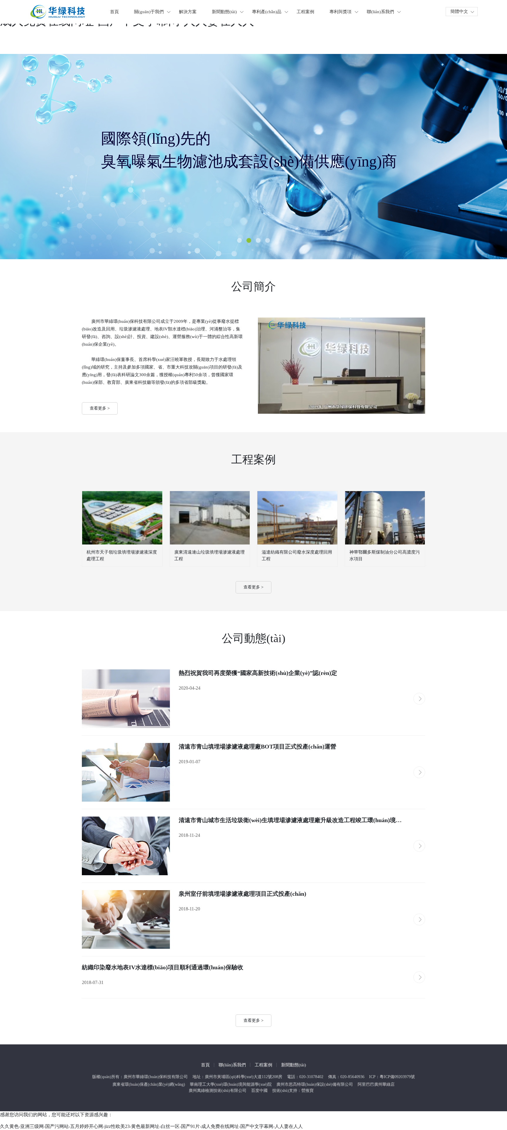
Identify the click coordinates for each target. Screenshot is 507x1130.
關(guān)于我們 (149, 11)
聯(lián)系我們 (380, 11)
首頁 (114, 11)
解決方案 (188, 11)
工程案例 (305, 11)
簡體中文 (459, 11)
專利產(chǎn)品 (266, 11)
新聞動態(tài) (224, 11)
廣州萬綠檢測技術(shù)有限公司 (217, 1090)
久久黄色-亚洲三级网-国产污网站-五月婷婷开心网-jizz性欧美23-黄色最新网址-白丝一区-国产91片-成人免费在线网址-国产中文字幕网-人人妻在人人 (151, 1126)
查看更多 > (100, 408)
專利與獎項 (340, 11)
